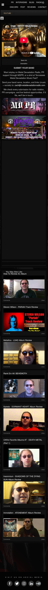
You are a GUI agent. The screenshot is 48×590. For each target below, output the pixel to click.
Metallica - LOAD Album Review (17, 340)
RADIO (39, 2)
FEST (22, 7)
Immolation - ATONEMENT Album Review (22, 512)
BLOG (31, 2)
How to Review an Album (15, 273)
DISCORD (14, 7)
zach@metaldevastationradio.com (30, 85)
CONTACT (42, 7)
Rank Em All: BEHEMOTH (15, 373)
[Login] (43, 2)
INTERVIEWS (21, 2)
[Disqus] (24, 171)
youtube (7, 13)
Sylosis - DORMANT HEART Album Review (23, 406)
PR (12, 2)
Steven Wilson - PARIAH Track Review (20, 306)
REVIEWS (31, 7)
